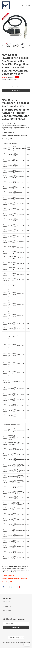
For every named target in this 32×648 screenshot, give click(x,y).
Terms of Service (7, 606)
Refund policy (7, 610)
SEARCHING (7, 602)
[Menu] (29, 5)
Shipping (4, 79)
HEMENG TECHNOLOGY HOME (13, 642)
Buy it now (16, 90)
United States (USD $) (15, 637)
